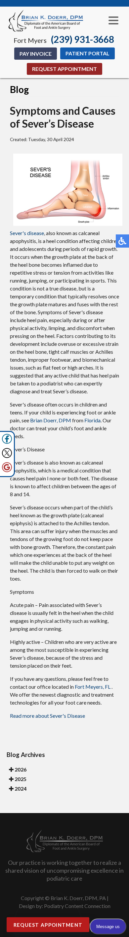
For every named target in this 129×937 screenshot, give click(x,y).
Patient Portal (87, 53)
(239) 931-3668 (82, 39)
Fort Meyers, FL (92, 686)
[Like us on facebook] (7, 442)
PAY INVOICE (36, 53)
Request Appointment (64, 69)
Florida (92, 420)
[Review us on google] (7, 470)
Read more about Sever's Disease (47, 715)
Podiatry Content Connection (77, 906)
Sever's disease (27, 233)
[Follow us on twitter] (7, 456)
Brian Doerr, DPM (50, 420)
